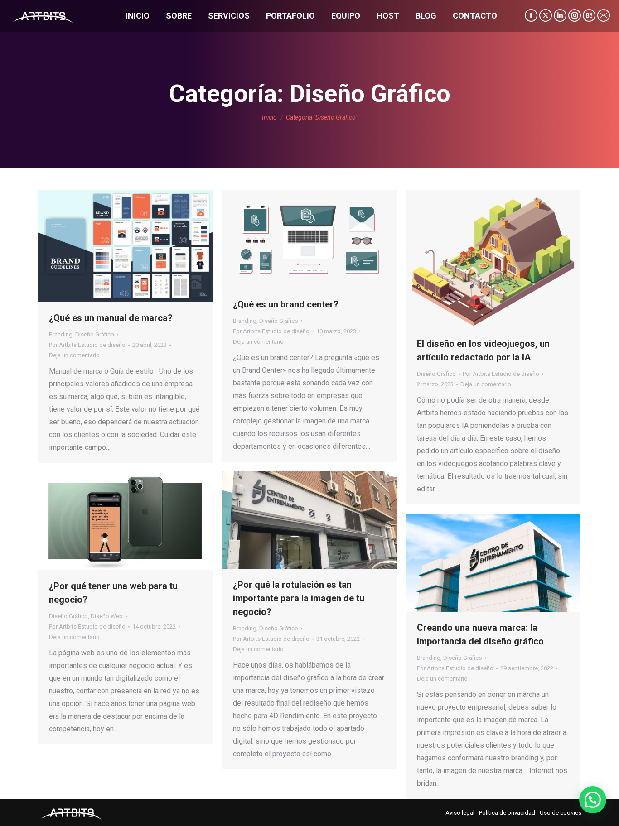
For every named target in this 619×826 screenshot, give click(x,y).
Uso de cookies (560, 812)
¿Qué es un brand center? (286, 304)
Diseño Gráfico (94, 334)
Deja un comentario (74, 355)
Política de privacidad (507, 812)
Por (87, 344)
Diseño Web (107, 616)
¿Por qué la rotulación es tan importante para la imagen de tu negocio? (298, 598)
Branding (61, 334)
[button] (592, 799)
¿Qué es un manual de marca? (111, 317)
